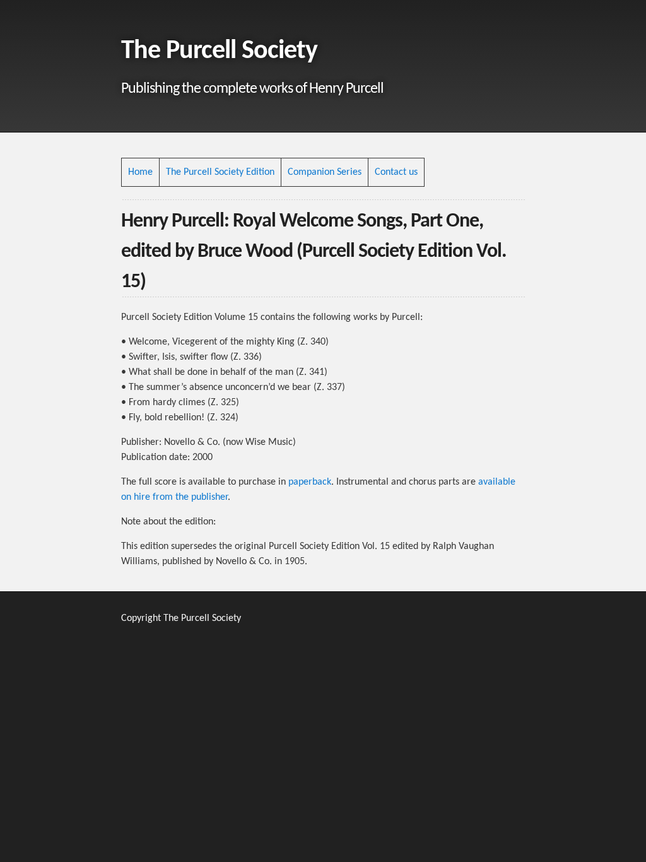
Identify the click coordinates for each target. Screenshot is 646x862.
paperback (309, 482)
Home (140, 172)
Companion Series (324, 172)
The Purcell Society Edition (220, 172)
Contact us (396, 172)
